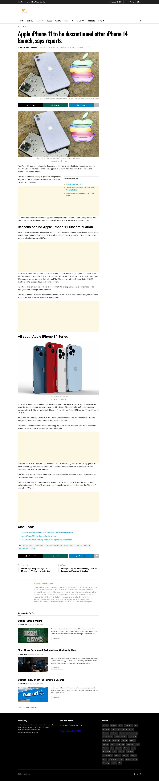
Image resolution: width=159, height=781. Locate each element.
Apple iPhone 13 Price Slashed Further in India (39, 536)
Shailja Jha (23, 625)
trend (135, 759)
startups (133, 755)
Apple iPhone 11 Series (54, 545)
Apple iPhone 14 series (27, 549)
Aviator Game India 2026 (70, 731)
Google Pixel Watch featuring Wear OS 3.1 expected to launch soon (47, 540)
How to (101, 20)
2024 (120, 726)
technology (113, 759)
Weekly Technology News (74, 184)
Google (105, 744)
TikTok (128, 759)
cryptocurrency (132, 733)
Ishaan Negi (23, 654)
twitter (114, 763)
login (24, 707)
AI (72, 20)
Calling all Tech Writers (32, 2)
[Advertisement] (58, 215)
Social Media (107, 755)
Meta (133, 748)
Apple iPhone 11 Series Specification (77, 545)
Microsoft (106, 752)
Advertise (42, 2)
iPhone (105, 748)
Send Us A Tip (21, 2)
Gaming (58, 20)
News (22, 20)
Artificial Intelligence (125, 729)
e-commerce (107, 737)
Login (139, 2)
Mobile (30, 27)
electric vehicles (120, 737)
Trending (63, 47)
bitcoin (105, 733)
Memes (49, 20)
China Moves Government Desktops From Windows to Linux (80, 188)
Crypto (30, 20)
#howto (113, 726)
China (122, 733)
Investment (130, 744)
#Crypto (105, 726)
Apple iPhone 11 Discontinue (33, 545)
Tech (24, 27)
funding (124, 740)
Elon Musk (132, 737)
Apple (114, 729)
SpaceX (117, 755)
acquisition (128, 726)
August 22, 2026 (34, 625)
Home (19, 27)
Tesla (121, 759)
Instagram (120, 744)
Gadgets (39, 20)
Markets (91, 20)
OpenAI (121, 752)
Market (118, 748)
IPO (112, 748)
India (112, 744)
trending (106, 763)
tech (104, 759)
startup (125, 755)
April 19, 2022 (44, 47)
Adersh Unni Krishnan (28, 47)
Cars (66, 20)
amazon (106, 729)
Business (114, 733)
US (120, 763)
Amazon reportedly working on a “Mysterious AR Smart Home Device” (48, 532)
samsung (130, 752)
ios (138, 744)
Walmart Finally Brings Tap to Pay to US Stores (80, 194)
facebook (116, 740)
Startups (81, 20)
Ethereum (106, 740)
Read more (57, 638)
